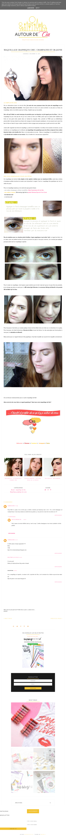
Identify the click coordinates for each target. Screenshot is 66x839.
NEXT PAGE (8, 618)
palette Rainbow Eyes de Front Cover (37, 192)
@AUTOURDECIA (33, 811)
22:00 (15, 570)
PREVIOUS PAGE (56, 618)
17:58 (16, 505)
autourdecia (16, 519)
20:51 (25, 519)
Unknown (11, 505)
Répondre (58, 515)
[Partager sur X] (45, 489)
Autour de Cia (29, 834)
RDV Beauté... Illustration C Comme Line (13, 479)
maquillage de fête (21, 490)
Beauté (13, 490)
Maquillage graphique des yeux (18, 492)
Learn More (30, 8)
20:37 (20, 557)
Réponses (12, 516)
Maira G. (43, 834)
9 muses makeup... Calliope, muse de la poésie (32, 479)
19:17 (16, 539)
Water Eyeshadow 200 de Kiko (36, 190)
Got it (37, 8)
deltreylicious (13, 557)
